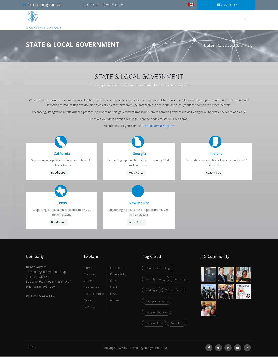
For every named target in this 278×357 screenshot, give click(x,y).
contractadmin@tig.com (158, 126)
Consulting (177, 323)
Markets (160, 19)
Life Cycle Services (156, 301)
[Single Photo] (208, 269)
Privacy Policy (112, 5)
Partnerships (216, 19)
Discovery (179, 279)
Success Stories (130, 19)
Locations (92, 5)
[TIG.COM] (52, 20)
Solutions (186, 19)
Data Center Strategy (157, 268)
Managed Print (154, 323)
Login (31, 347)
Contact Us (229, 5)
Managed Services (156, 312)
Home (103, 19)
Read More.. (58, 172)
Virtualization (173, 290)
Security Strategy (155, 279)
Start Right (151, 290)
